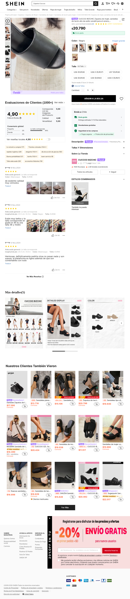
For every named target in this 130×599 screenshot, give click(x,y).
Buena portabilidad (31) (15, 156)
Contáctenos (39, 538)
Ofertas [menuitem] (45, 10)
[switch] (48, 139)
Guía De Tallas (24, 555)
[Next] (121, 323)
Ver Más (65, 507)
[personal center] (102, 3)
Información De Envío (24, 537)
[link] (107, 3)
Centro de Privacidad (11, 588)
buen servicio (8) (47, 156)
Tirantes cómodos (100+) (37, 147)
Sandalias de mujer (46, 15)
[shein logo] (15, 3)
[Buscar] (95, 3)
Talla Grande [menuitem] (89, 10)
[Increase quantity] (92, 90)
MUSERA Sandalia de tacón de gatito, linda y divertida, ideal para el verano (17, 447)
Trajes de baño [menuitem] (69, 10)
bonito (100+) (32, 156)
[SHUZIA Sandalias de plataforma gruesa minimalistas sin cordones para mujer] (65, 475)
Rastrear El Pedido (25, 551)
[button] (117, 3)
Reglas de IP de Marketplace (14, 591)
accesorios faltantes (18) (33, 161)
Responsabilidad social (10, 542)
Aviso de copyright (32, 591)
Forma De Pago (40, 542)
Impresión (45, 591)
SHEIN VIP (23, 558)
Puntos (37, 545)
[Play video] (38, 54)
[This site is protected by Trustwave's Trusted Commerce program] (68, 585)
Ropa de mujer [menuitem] (55, 10)
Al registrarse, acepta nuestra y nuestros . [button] (87, 556)
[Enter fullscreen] (63, 88)
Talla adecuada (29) (14, 161)
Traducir (8, 186)
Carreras (7, 546)
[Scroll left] (119, 9)
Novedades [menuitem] (35, 10)
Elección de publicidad (12, 594)
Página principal (11, 15)
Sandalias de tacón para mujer (65, 15)
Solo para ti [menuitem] (24, 10)
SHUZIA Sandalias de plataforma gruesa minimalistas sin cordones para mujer (65, 493)
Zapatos (21, 15)
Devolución (23, 541)
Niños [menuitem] (80, 10)
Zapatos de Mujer (31, 15)
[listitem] (80, 193)
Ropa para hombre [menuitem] (104, 10)
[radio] (75, 48)
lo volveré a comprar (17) (15, 147)
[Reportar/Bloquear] (63, 197)
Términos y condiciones (53, 588)
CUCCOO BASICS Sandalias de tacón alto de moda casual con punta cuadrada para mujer (89, 447)
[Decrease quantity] (83, 90)
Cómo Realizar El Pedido (25, 547)
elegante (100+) (31, 152)
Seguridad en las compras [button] (88, 131)
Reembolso (23, 544)
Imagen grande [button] (118, 41)
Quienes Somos (9, 538)
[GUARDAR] (121, 98)
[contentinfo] (97, 580)
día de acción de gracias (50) (52, 152)
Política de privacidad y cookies (32, 588)
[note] (65, 397)
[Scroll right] (123, 9)
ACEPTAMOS (71, 576)
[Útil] (52, 197)
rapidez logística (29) (14, 152)
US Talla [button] (81, 66)
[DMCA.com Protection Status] (74, 585)
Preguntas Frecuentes (39, 548)
